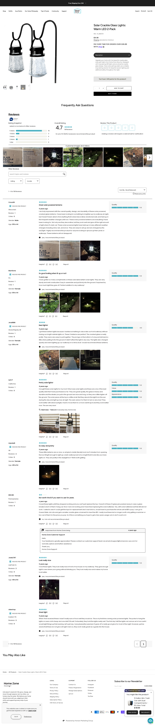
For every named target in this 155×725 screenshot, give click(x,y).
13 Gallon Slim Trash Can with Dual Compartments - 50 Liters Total (142, 702)
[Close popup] (151, 692)
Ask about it (145, 712)
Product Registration (75, 687)
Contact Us (72, 684)
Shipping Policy (54, 697)
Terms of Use (54, 687)
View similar (132, 712)
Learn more (32, 711)
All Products (12, 672)
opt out (71, 694)
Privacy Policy (54, 690)
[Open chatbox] (150, 720)
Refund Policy (54, 694)
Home (5, 672)
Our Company (54, 684)
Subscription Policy (55, 700)
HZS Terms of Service (56, 703)
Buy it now (112, 93)
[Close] (40, 705)
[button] (137, 11)
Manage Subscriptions (75, 690)
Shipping (96, 40)
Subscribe (148, 686)
